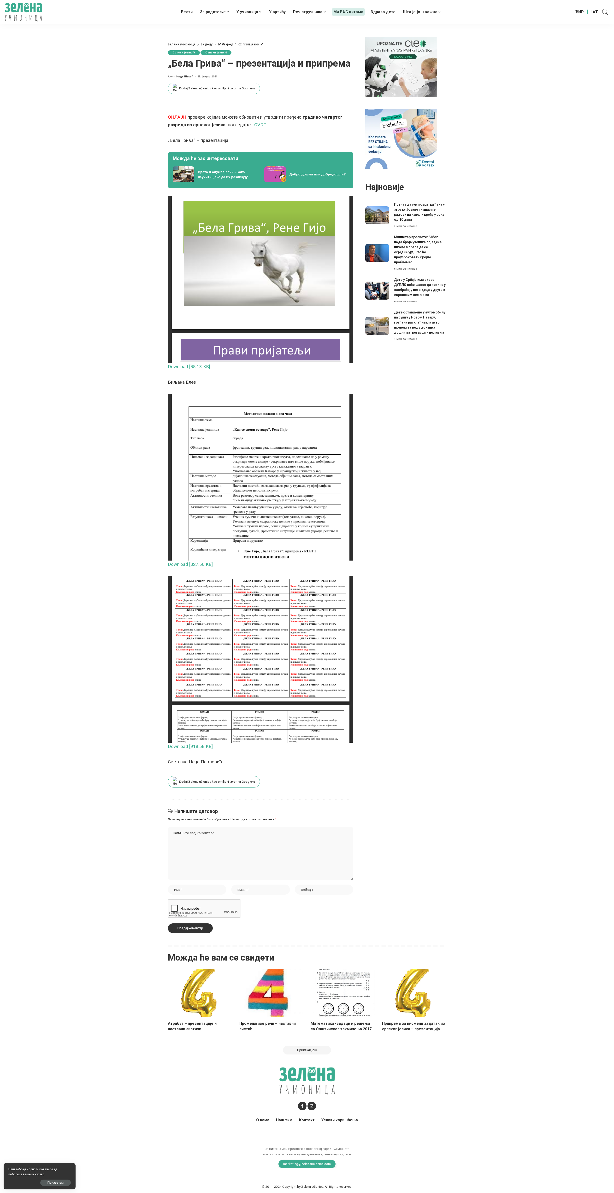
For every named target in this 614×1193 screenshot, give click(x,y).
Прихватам (55, 1182)
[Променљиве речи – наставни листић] (271, 993)
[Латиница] (594, 12)
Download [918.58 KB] (190, 746)
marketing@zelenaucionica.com (307, 1164)
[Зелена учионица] (23, 12)
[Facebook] (302, 1106)
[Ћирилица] (579, 12)
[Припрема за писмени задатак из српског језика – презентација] (414, 993)
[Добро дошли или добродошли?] (306, 174)
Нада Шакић (184, 76)
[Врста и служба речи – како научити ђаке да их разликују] (215, 174)
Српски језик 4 (216, 52)
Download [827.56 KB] (190, 564)
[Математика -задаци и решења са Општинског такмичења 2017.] (343, 993)
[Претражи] (605, 12)
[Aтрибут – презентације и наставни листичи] (200, 993)
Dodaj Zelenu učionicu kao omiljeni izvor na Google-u (217, 88)
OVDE (260, 124)
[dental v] (401, 138)
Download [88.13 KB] (189, 366)
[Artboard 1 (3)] (401, 66)
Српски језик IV (184, 52)
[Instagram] (311, 1106)
